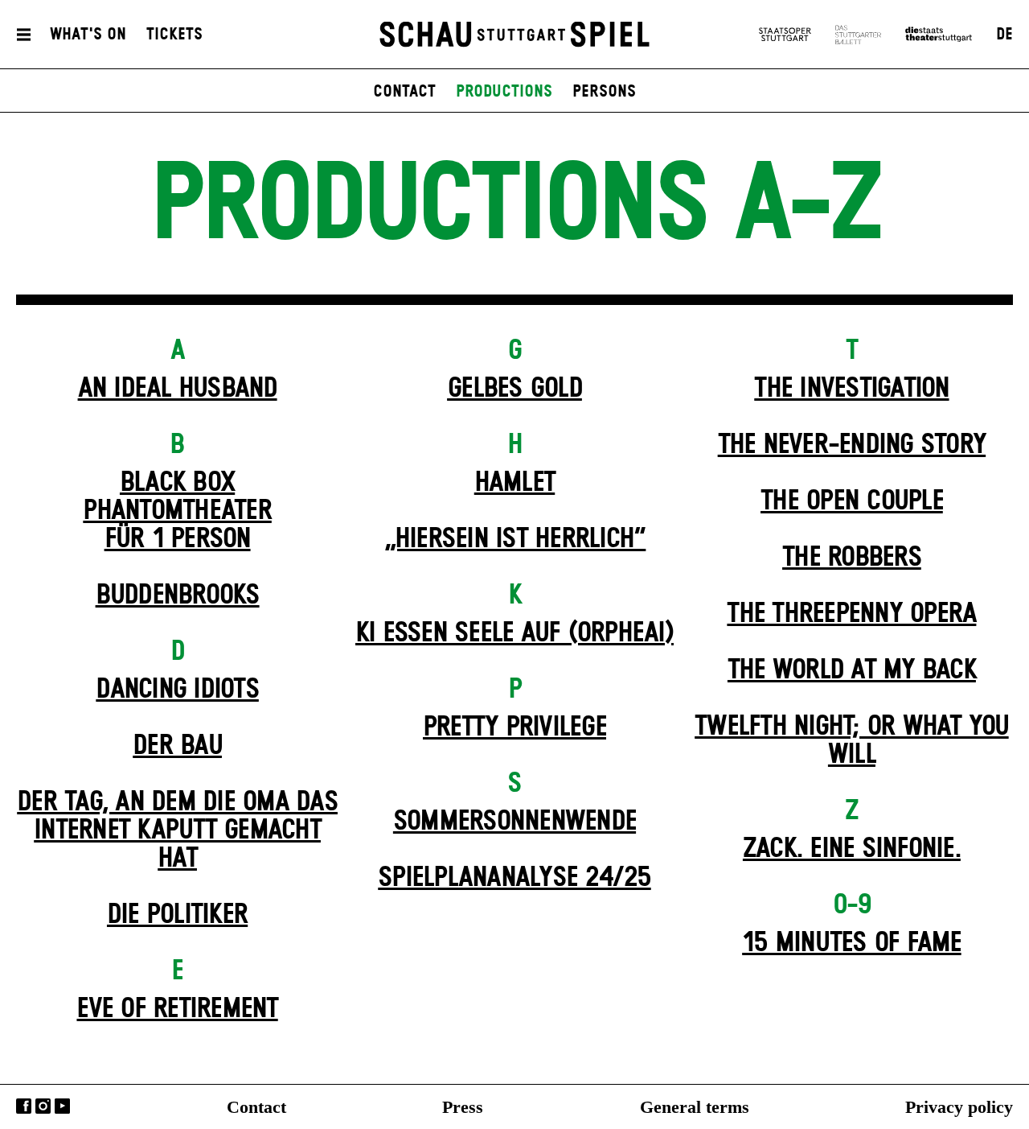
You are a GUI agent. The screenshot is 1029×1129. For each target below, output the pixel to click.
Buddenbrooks (178, 595)
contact (404, 92)
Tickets (174, 34)
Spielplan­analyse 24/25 (514, 877)
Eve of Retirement (176, 1009)
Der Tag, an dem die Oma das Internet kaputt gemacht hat (177, 830)
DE (1004, 34)
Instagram (43, 1106)
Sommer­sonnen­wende (514, 821)
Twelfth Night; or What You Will (852, 740)
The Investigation (851, 388)
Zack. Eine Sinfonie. (852, 848)
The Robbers (851, 557)
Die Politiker (177, 914)
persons (604, 92)
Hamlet (514, 482)
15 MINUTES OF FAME (851, 943)
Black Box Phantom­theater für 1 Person (177, 511)
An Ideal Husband (177, 388)
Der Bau (177, 745)
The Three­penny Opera (851, 614)
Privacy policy (959, 1107)
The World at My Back (852, 670)
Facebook (23, 1106)
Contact (256, 1107)
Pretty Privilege (514, 727)
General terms (694, 1107)
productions (504, 92)
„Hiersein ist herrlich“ (514, 539)
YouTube (62, 1106)
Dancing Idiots (177, 689)
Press (462, 1107)
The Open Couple (851, 501)
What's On (88, 34)
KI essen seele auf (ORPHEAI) (514, 633)
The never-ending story (852, 445)
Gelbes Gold (514, 388)
